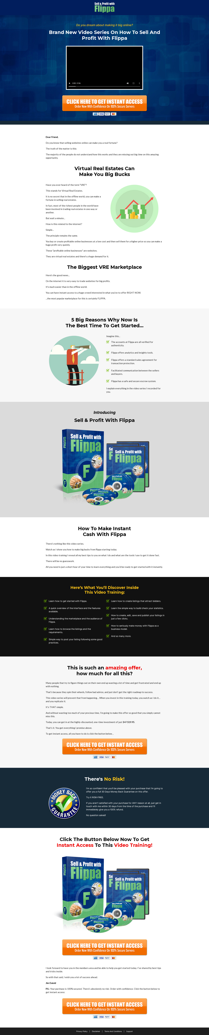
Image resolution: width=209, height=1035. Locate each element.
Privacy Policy (81, 1031)
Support (129, 1031)
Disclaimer (96, 1031)
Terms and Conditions (113, 1031)
